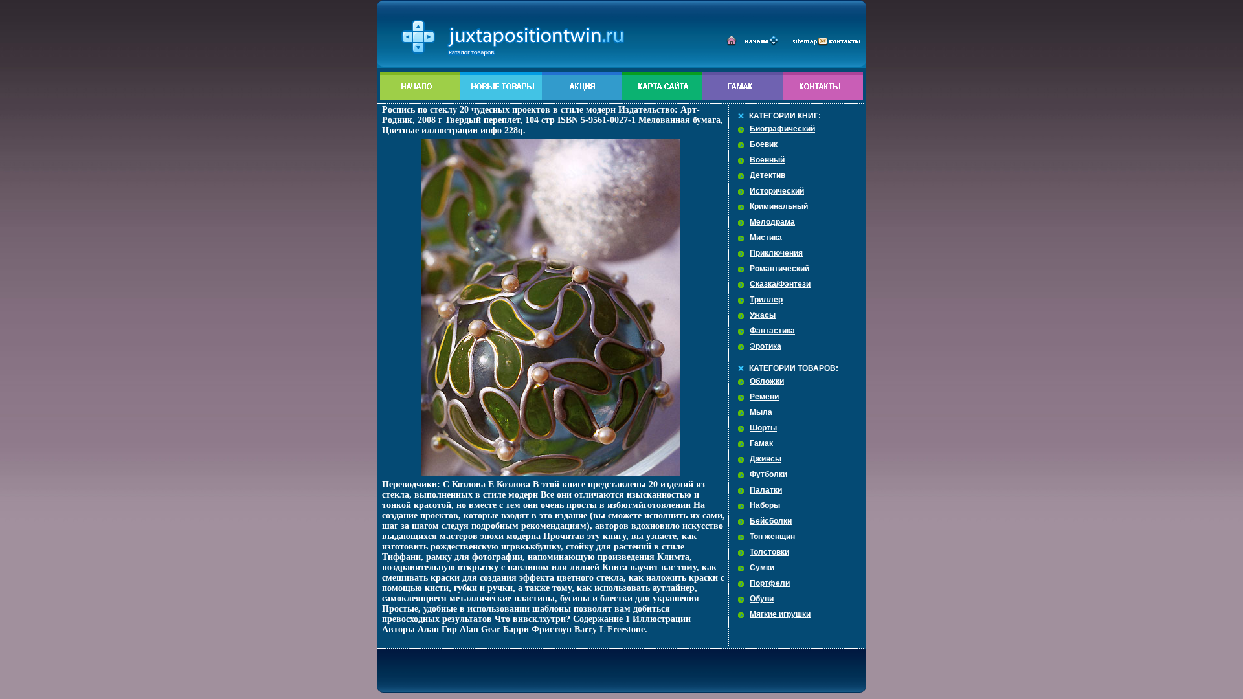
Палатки (766, 489)
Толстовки (769, 552)
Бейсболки (771, 521)
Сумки (762, 567)
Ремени (764, 396)
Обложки (767, 381)
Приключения (776, 253)
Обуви (762, 598)
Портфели (770, 583)
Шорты (763, 427)
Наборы (765, 505)
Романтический (779, 268)
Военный (767, 159)
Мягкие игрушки (780, 614)
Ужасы (763, 315)
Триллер (766, 299)
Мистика (766, 237)
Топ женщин (772, 536)
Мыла (761, 412)
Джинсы (765, 458)
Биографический (782, 128)
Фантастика (772, 330)
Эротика (765, 346)
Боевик (764, 144)
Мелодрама (772, 222)
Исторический (777, 190)
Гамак (761, 443)
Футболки (768, 474)
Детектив (767, 175)
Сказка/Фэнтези (780, 284)
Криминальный (779, 206)
